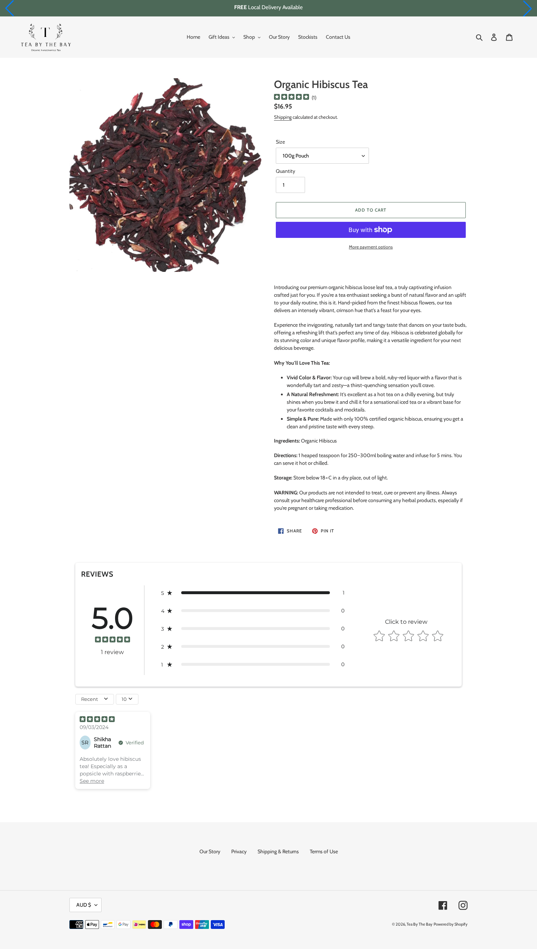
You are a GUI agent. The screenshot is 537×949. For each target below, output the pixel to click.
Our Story (209, 851)
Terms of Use (324, 851)
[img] (291, 98)
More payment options (371, 247)
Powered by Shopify (451, 924)
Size (280, 141)
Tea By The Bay (420, 924)
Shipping (283, 117)
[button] (9, 8)
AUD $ (83, 904)
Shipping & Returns (278, 851)
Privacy (239, 851)
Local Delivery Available (268, 7)
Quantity (285, 171)
